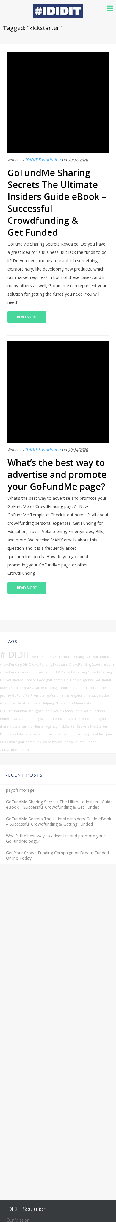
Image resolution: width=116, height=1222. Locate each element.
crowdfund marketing (17, 672)
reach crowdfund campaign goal (72, 734)
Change (80, 657)
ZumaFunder (85, 742)
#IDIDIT (15, 655)
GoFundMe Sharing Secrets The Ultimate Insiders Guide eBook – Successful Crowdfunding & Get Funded (56, 202)
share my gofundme (58, 742)
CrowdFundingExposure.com (91, 664)
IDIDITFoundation (13, 711)
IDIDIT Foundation (43, 159)
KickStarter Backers (73, 726)
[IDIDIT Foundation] (58, 16)
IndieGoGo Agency (59, 711)
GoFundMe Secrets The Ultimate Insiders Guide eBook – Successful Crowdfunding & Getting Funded (58, 821)
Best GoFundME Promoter (52, 657)
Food (41, 680)
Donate (30, 680)
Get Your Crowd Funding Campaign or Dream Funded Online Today (57, 855)
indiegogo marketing (46, 719)
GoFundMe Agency (78, 680)
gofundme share (60, 695)
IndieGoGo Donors (14, 719)
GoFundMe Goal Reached (33, 688)
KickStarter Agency (42, 726)
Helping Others (53, 703)
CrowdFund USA (48, 672)
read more (27, 316)
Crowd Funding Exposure (48, 664)
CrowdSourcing (100, 672)
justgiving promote (78, 719)
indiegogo (35, 711)
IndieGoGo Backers (90, 711)
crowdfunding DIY (13, 664)
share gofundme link (25, 742)
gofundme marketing (71, 688)
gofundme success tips (91, 695)
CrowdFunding (98, 657)
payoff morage (20, 790)
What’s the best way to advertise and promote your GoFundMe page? (56, 474)
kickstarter (18, 726)
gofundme (54, 680)
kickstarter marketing (29, 734)
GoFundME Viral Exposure (20, 703)
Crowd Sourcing (74, 672)
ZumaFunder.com (14, 750)
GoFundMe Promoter (29, 695)
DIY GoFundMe (11, 680)
